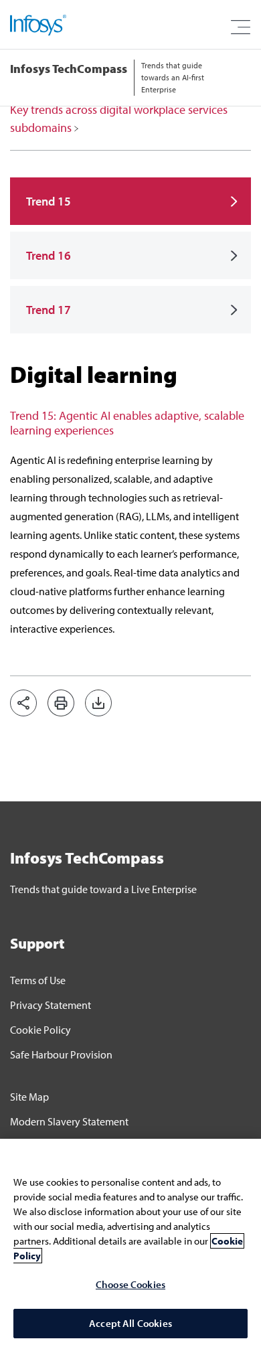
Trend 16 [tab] (48, 255)
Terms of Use (38, 980)
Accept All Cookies (130, 1323)
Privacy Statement (50, 1005)
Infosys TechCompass (68, 68)
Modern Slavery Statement (69, 1121)
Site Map (29, 1096)
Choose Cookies (130, 1284)
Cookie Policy (40, 1029)
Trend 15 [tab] (48, 201)
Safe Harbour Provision (61, 1054)
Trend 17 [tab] (48, 309)
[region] (130, 1244)
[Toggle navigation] (240, 27)
